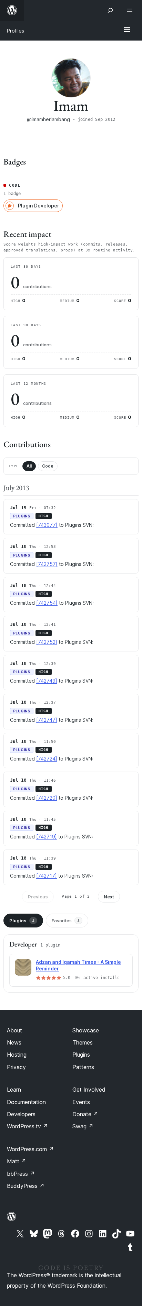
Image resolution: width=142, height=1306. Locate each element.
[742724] (46, 759)
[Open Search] (110, 10)
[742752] (46, 642)
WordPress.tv (27, 1126)
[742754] (47, 603)
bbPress (21, 1173)
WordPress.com (30, 1149)
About (14, 1030)
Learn (14, 1089)
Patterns (83, 1067)
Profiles (15, 31)
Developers (21, 1114)
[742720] (46, 798)
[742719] (46, 836)
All (29, 466)
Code (47, 466)
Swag (82, 1126)
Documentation (26, 1102)
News (14, 1042)
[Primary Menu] (126, 30)
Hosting (17, 1054)
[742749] (46, 681)
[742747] (46, 720)
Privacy (16, 1067)
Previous (38, 896)
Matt (16, 1161)
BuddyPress (25, 1185)
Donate (85, 1114)
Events (81, 1102)
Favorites (66, 920)
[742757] (47, 564)
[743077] (47, 525)
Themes (82, 1042)
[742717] (46, 876)
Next (109, 896)
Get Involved (88, 1089)
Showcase (85, 1030)
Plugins (21, 920)
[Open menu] (131, 10)
